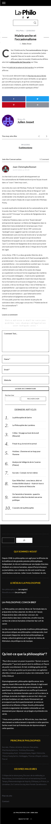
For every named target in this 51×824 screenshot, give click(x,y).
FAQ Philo (20, 31)
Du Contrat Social (18, 784)
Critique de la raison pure (12, 775)
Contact (5, 801)
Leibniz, (45, 756)
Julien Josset (26, 43)
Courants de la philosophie (23, 508)
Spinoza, (14, 750)
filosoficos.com (8, 592)
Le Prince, (43, 781)
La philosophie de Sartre (22, 417)
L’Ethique (34, 781)
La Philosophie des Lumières (23, 425)
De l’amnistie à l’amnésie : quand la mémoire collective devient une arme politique (27, 497)
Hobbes (22, 750)
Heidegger (23, 756)
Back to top (24, 819)
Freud (10, 756)
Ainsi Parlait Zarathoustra (36, 784)
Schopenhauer (24, 753)
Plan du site (7, 796)
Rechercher (9, 395)
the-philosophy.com (10, 589)
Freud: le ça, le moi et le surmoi (24, 443)
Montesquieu (7, 753)
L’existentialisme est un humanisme (26, 778)
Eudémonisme (25, 147)
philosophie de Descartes (20, 62)
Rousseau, (30, 750)
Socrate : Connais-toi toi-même (25, 473)
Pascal (4, 759)
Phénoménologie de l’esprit (19, 781)
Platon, (12, 747)
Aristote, (19, 747)
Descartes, (34, 747)
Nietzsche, (41, 753)
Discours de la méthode (32, 775)
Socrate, (5, 747)
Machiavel (6, 750)
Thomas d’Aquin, (35, 756)
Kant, (16, 753)
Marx (4, 756)
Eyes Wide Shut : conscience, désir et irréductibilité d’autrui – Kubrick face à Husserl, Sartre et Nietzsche (28, 483)
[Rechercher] (24, 540)
